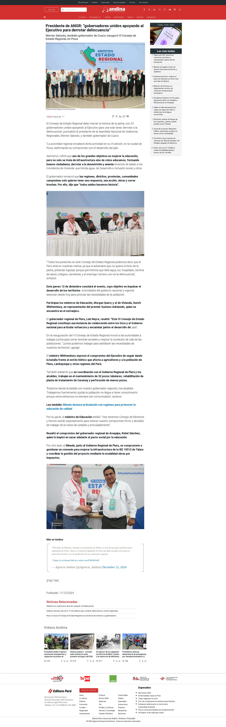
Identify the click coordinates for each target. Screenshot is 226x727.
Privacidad (131, 718)
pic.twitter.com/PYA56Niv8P (87, 560)
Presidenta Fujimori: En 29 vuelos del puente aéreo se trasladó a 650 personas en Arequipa (166, 100)
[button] (45, 646)
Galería (107, 17)
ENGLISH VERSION (88, 690)
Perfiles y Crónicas (106, 707)
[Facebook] (144, 9)
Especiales (105, 2)
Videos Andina (55, 627)
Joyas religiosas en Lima (147, 699)
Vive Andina (143, 2)
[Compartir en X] (64, 660)
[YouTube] (159, 9)
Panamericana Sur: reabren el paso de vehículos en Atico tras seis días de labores (166, 78)
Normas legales (119, 2)
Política (82, 701)
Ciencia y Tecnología (107, 710)
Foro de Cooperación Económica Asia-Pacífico (156, 701)
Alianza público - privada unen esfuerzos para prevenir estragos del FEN (81, 654)
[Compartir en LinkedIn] (67, 660)
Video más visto (165, 25)
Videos (130, 17)
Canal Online (119, 17)
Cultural (102, 695)
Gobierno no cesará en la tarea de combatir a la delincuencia (70, 606)
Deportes (102, 701)
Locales (82, 707)
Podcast (140, 17)
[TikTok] (180, 9)
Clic (100, 704)
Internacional (84, 714)
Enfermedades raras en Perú (149, 696)
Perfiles (95, 2)
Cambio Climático (106, 714)
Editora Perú (97, 718)
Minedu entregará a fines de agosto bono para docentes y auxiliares (165, 69)
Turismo (132, 2)
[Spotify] (174, 9)
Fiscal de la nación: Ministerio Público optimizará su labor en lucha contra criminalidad (165, 131)
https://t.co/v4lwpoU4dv (64, 560)
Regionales (83, 710)
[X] (149, 9)
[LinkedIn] (154, 9)
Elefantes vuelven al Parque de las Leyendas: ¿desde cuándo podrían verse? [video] (166, 121)
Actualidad (95, 17)
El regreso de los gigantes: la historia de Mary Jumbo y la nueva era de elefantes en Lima (107, 655)
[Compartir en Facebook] (62, 660)
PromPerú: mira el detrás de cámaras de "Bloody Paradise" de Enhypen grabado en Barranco (166, 140)
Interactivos (123, 704)
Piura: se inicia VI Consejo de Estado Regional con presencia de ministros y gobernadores (81, 616)
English (51, 10)
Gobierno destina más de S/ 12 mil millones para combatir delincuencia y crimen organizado (82, 611)
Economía (83, 704)
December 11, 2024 (114, 567)
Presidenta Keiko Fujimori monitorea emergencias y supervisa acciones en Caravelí (55, 655)
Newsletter (151, 17)
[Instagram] (164, 9)
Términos (122, 718)
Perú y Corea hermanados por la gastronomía (156, 710)
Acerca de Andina (110, 718)
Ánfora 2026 (104, 698)
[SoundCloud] (169, 9)
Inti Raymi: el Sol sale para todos (151, 713)
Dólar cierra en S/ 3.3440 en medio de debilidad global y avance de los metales (164, 150)
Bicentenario (83, 2)
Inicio (81, 695)
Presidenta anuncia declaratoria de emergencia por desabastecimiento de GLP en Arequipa (134, 655)
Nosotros (122, 714)
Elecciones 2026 (144, 693)
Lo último (82, 17)
